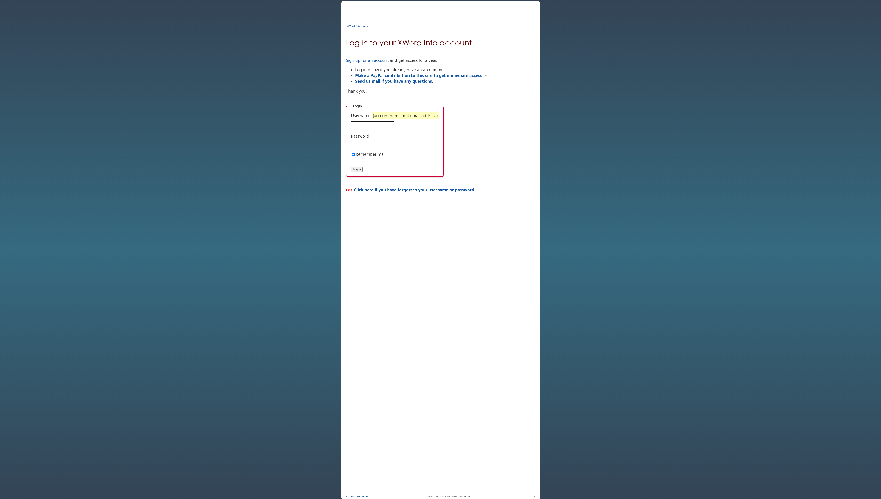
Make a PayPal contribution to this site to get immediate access (418, 75)
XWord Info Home (357, 26)
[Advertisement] (429, 11)
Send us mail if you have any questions (393, 81)
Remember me (370, 154)
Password (360, 136)
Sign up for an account (367, 60)
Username (394, 115)
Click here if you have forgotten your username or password (414, 190)
